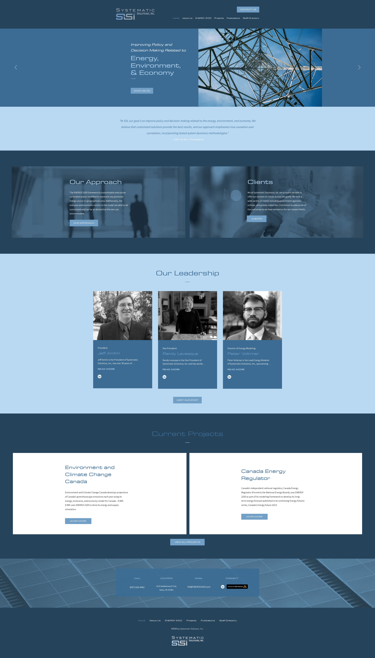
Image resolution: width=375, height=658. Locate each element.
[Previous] (16, 67)
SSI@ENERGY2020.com (199, 586)
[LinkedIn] (99, 376)
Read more (106, 369)
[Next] (359, 67)
